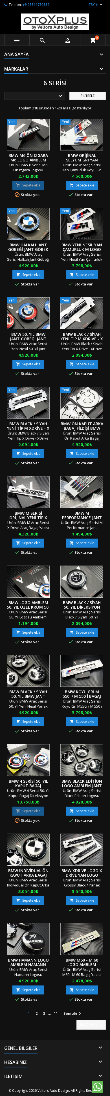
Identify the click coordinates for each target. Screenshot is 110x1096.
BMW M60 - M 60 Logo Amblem (82, 962)
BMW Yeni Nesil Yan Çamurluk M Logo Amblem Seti (81, 249)
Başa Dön (91, 1024)
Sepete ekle (28, 185)
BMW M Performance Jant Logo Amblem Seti (82, 517)
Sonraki (72, 1013)
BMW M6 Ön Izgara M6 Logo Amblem (28, 158)
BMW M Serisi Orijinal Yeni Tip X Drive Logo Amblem (28, 517)
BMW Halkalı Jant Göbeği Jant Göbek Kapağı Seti (28, 249)
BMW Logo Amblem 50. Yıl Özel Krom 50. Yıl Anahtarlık (28, 607)
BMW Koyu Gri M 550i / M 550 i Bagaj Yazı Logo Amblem (82, 696)
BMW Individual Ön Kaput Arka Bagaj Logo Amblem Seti (28, 875)
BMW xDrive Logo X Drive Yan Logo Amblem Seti (81, 875)
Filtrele (87, 95)
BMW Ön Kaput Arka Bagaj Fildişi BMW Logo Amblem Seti (82, 428)
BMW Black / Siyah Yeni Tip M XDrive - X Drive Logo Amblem (28, 428)
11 (56, 1013)
